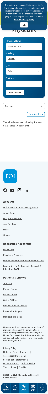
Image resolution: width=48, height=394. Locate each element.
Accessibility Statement (14, 356)
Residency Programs (13, 255)
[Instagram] (19, 190)
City (7, 65)
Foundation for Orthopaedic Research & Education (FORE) (22, 268)
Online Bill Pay (10, 300)
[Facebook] (5, 190)
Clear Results (34, 114)
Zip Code (10, 78)
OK (24, 24)
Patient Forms (10, 289)
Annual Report (10, 213)
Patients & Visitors (14, 278)
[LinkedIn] (26, 190)
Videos (6, 235)
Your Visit (7, 283)
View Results (15, 92)
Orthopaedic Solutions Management (20, 207)
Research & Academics (17, 244)
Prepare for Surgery (12, 311)
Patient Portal (10, 294)
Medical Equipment (12, 316)
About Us (8, 202)
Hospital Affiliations (12, 218)
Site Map (23, 367)
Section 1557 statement (14, 359)
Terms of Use (9, 367)
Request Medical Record (15, 305)
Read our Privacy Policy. (24, 19)
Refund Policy (28, 363)
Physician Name (13, 41)
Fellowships (8, 249)
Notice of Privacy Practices (16, 352)
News (6, 229)
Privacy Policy (9, 348)
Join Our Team (10, 224)
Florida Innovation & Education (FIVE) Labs (23, 260)
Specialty (10, 53)
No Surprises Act (11, 363)
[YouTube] (12, 190)
